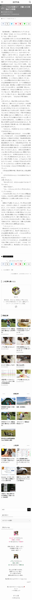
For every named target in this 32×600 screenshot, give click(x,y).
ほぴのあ (16, 2)
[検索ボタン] (30, 2)
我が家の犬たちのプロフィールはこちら (16, 579)
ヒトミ (16, 297)
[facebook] (14, 595)
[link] (16, 307)
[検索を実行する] (29, 509)
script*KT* (29, 582)
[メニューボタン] (2, 2)
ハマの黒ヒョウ (16, 590)
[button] (3, 23)
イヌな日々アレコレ (7, 12)
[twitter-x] (16, 595)
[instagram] (18, 595)
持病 (9, 546)
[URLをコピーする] (29, 23)
